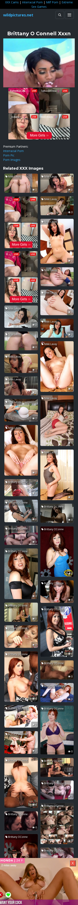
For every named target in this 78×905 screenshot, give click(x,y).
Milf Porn (52, 2)
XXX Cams (12, 2)
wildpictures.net (18, 14)
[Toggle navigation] (69, 15)
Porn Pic (8, 155)
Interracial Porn (32, 2)
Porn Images (11, 160)
